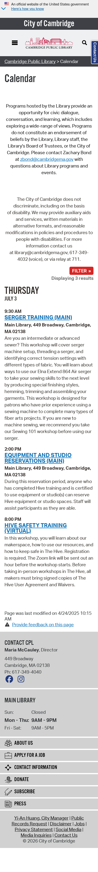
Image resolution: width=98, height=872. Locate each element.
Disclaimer (61, 824)
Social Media (68, 829)
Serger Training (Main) (38, 317)
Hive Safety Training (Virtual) (36, 528)
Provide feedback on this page (43, 624)
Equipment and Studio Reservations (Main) (38, 457)
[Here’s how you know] (3, 9)
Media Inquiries (36, 835)
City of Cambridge (49, 24)
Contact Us (66, 835)
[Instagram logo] (22, 680)
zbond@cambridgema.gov (47, 159)
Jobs (79, 824)
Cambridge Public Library (30, 61)
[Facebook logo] (10, 680)
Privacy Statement (34, 829)
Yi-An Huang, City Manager (41, 818)
